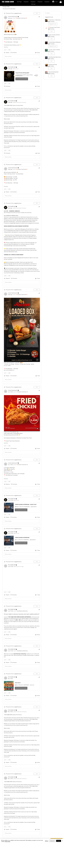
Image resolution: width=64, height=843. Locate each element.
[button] (26, 2)
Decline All (52, 840)
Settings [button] (46, 840)
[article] (22, 35)
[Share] (39, 16)
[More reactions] (9, 50)
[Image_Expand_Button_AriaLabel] (10, 26)
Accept (58, 840)
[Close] (62, 841)
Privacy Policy (7, 841)
